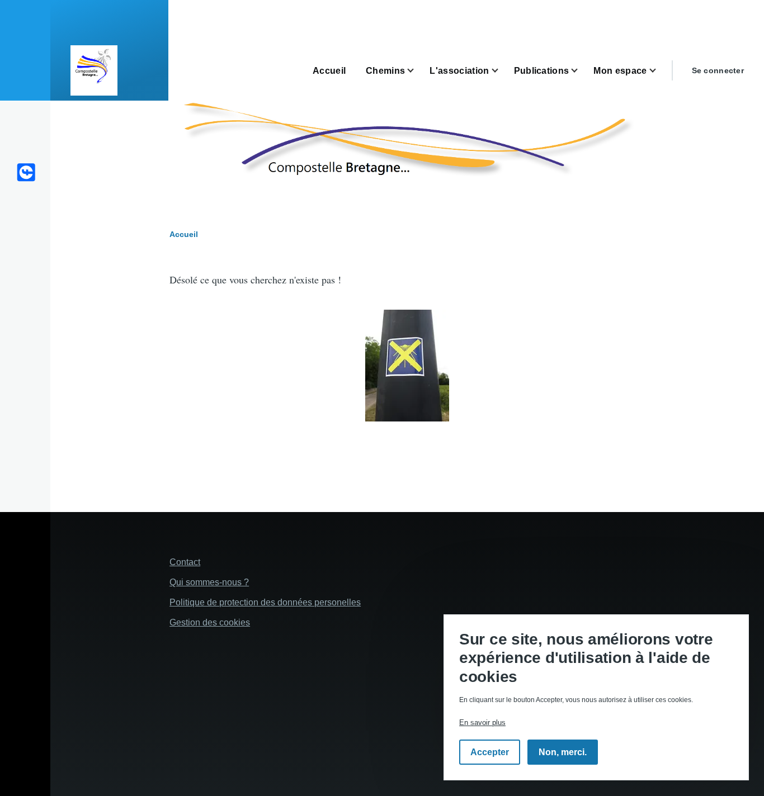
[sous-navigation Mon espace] (659, 70)
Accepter (489, 752)
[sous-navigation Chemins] (417, 70)
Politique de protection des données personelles (265, 602)
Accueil (183, 234)
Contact (184, 562)
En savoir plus (482, 723)
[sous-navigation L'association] (501, 70)
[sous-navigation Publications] (581, 70)
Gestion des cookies (209, 622)
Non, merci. (563, 752)
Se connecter (718, 70)
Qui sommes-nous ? (209, 582)
